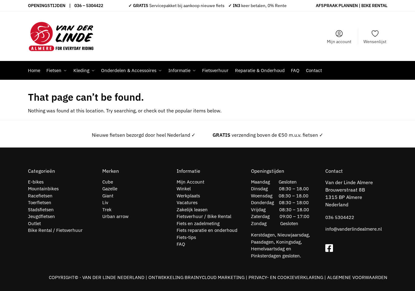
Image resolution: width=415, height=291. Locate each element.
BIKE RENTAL (374, 5)
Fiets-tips (186, 237)
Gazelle (109, 189)
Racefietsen (40, 196)
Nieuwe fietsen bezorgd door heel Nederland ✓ (143, 135)
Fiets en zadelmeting (198, 223)
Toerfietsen (39, 202)
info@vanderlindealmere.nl (353, 229)
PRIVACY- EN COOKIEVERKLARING (286, 277)
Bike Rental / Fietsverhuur (55, 230)
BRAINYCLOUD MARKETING (215, 277)
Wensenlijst (374, 41)
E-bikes (36, 182)
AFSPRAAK (327, 5)
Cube (107, 182)
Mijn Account (190, 182)
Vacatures (187, 202)
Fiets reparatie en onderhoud (207, 230)
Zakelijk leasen (192, 209)
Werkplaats (188, 196)
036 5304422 (339, 217)
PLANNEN (348, 5)
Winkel (184, 189)
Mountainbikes (43, 189)
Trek (107, 209)
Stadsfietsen (41, 209)
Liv (105, 202)
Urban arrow (115, 216)
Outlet (34, 223)
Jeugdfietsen (41, 216)
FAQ (181, 244)
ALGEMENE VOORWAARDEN (357, 277)
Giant (107, 196)
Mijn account (339, 41)
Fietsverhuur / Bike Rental (204, 216)
